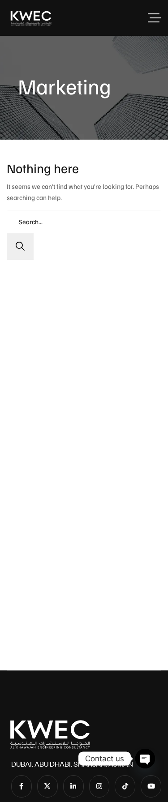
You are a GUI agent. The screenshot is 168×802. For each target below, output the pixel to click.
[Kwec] (31, 18)
